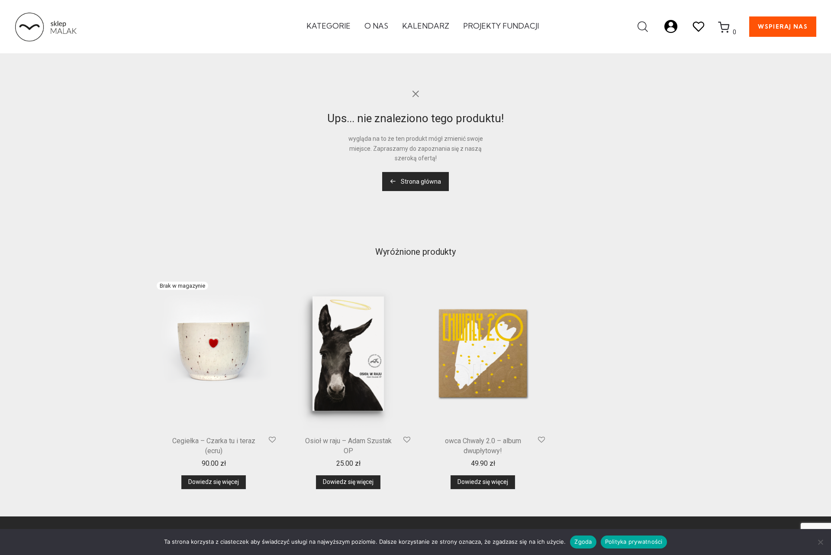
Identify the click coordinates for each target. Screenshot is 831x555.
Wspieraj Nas (783, 26)
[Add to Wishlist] (272, 440)
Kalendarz (425, 25)
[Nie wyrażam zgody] (820, 542)
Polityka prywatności (634, 541)
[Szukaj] (642, 27)
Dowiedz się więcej (213, 481)
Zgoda (583, 541)
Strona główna (420, 181)
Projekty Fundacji (501, 25)
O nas (376, 25)
